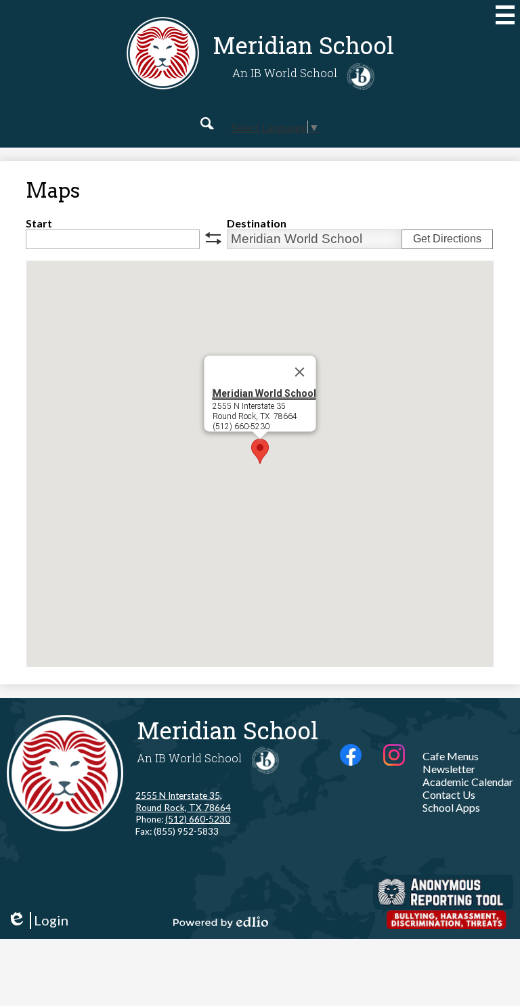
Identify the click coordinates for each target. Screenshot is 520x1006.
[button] (260, 451)
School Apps (451, 807)
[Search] (207, 123)
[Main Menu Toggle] (505, 15)
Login (37, 920)
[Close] (300, 371)
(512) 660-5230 (197, 819)
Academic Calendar (467, 781)
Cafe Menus (450, 755)
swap (213, 238)
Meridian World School (264, 392)
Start (39, 223)
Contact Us (448, 794)
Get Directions (447, 238)
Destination (256, 223)
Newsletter (448, 768)
